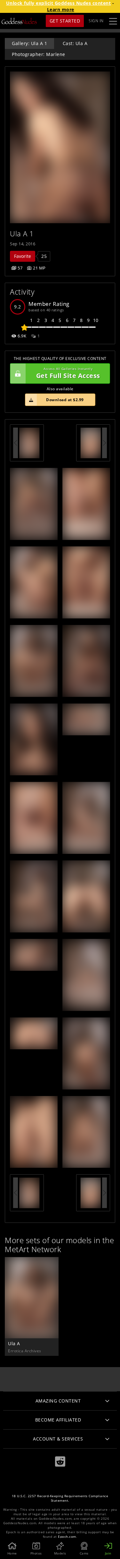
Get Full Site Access (68, 373)
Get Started (65, 21)
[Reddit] (60, 1461)
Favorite (22, 256)
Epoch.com (67, 1537)
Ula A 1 (22, 234)
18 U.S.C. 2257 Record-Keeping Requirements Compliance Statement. (60, 1498)
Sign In (96, 21)
